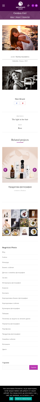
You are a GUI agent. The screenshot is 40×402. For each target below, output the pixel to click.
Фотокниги (6, 344)
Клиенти (5, 288)
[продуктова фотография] (6, 222)
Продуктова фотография (20, 187)
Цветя (4, 349)
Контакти (5, 293)
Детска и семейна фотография (13, 272)
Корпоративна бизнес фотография (15, 298)
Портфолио (6, 329)
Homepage (5, 262)
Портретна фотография (11, 324)
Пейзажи (5, 313)
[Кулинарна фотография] (33, 222)
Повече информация (23, 399)
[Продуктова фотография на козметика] (15, 213)
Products (23, 190)
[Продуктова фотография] (6, 213)
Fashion (4, 257)
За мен (4, 278)
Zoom (20, 164)
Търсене (5, 363)
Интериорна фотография (11, 283)
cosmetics (17, 190)
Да (11, 399)
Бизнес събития (8, 267)
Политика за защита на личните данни (16, 319)
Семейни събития (8, 339)
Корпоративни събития (10, 303)
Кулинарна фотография (11, 308)
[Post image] (19, 78)
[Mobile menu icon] (3, 5)
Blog (3, 252)
